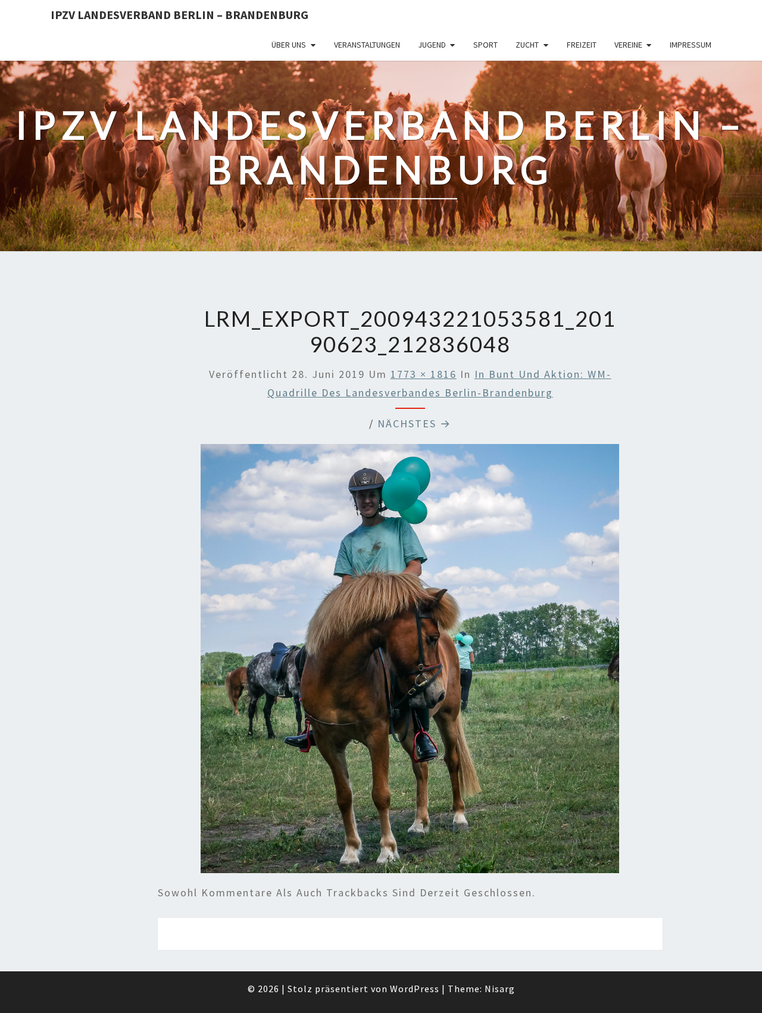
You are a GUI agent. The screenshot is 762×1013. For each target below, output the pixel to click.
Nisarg (500, 989)
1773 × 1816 (424, 374)
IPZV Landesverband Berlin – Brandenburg (179, 14)
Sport (485, 44)
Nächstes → (414, 423)
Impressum (690, 44)
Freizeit (582, 44)
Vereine (628, 44)
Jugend (432, 44)
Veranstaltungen (367, 44)
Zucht (527, 44)
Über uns (288, 44)
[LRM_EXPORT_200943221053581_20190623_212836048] (410, 663)
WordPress (414, 989)
